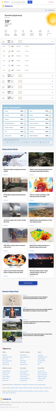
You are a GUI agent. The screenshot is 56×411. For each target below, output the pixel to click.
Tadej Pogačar (23, 360)
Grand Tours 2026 (23, 364)
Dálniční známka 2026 (42, 372)
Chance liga (40, 355)
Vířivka (50, 387)
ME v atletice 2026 (41, 360)
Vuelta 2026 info (23, 355)
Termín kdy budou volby (7, 360)
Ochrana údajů (25, 402)
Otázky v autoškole (41, 378)
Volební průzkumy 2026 (7, 356)
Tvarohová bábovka (6, 376)
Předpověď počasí (17, 384)
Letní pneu (36, 391)
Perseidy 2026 (24, 384)
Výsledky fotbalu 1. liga (42, 356)
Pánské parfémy (12, 392)
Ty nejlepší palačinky (6, 371)
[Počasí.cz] (7, 6)
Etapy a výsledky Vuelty (24, 356)
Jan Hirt (21, 358)
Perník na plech (5, 380)
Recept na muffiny (6, 372)
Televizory (46, 391)
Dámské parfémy (29, 391)
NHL (39, 364)
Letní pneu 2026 (41, 371)
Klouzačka (30, 387)
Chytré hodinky (5, 392)
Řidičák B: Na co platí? (42, 376)
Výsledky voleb (5, 358)
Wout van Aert (23, 362)
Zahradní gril (45, 387)
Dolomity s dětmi (23, 380)
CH (27, 142)
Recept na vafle (5, 378)
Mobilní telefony (15, 391)
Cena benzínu (31, 384)
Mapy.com (11, 384)
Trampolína (21, 387)
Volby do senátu (5, 362)
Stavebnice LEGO (22, 391)
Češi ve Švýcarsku (23, 376)
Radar (44, 402)
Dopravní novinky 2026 (42, 374)
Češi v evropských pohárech (40, 384)
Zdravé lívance (5, 374)
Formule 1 (40, 362)
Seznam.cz (51, 2)
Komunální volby (5, 364)
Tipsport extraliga (41, 358)
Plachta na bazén (14, 387)
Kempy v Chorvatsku (24, 371)
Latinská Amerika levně (24, 378)
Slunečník (26, 387)
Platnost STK (40, 380)
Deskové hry (41, 391)
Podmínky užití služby (16, 402)
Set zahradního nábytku (38, 387)
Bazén (9, 387)
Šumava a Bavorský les (24, 374)
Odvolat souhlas (50, 402)
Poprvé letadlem (23, 372)
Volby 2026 (4, 355)
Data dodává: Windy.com (36, 402)
